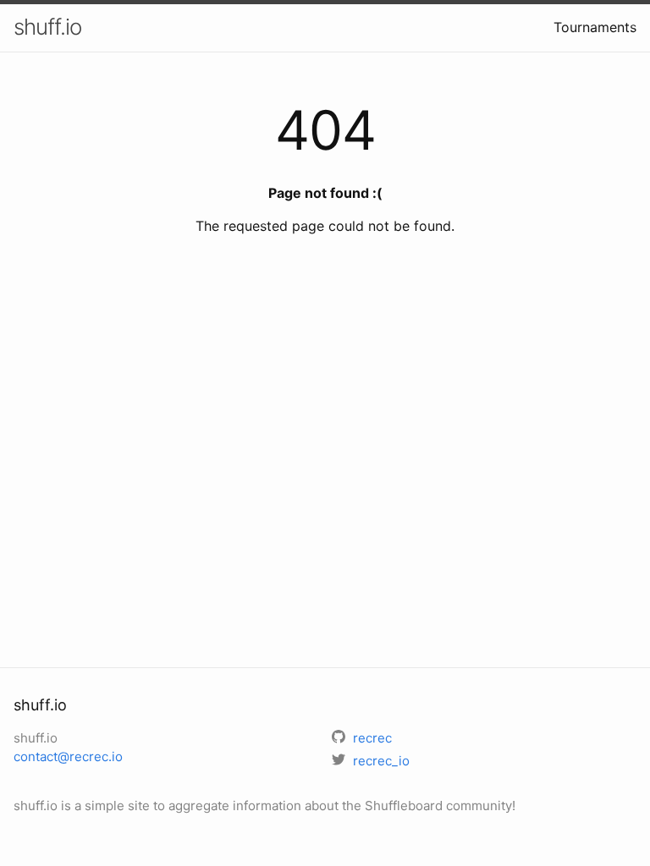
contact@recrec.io (68, 756)
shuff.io (47, 27)
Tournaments (595, 27)
